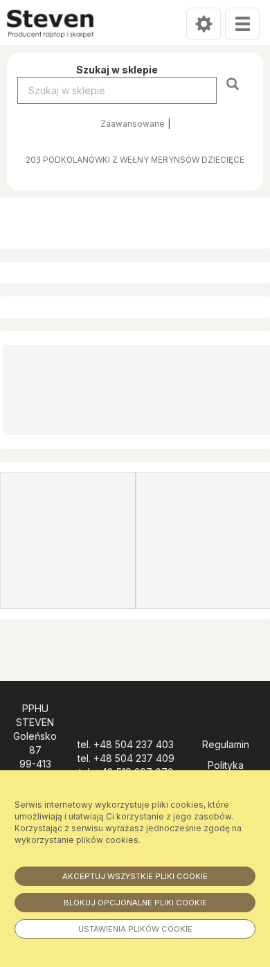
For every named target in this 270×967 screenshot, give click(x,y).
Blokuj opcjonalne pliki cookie (135, 902)
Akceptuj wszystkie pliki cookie (135, 876)
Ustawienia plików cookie (135, 929)
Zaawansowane (132, 124)
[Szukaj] (234, 83)
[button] (3, 272)
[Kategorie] (242, 24)
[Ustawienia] (203, 24)
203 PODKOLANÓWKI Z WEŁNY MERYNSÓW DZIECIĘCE (135, 160)
